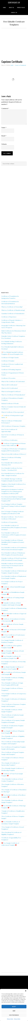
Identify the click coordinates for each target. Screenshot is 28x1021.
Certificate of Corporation (9, 522)
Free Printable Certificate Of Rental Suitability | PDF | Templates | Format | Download (12, 542)
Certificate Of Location (8, 378)
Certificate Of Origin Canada (10, 357)
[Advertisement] (14, 43)
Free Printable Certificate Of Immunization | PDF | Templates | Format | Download (14, 527)
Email (3, 136)
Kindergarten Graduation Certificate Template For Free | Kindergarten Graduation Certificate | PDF (12, 491)
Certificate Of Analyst (7, 361)
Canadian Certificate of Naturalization (12, 313)
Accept (14, 1006)
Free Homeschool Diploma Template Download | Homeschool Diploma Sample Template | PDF (13, 499)
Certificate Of (14, 2)
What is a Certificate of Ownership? (12, 307)
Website (4, 144)
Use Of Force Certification (9, 440)
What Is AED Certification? (9, 385)
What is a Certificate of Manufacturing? (13, 310)
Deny (14, 1011)
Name (3, 127)
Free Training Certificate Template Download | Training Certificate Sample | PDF (13, 506)
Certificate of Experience (8, 317)
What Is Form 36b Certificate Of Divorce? (13, 454)
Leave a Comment (20, 65)
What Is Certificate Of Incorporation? (12, 412)
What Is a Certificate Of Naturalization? (13, 395)
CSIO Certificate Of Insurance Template (13, 426)
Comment (5, 108)
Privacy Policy (10, 1018)
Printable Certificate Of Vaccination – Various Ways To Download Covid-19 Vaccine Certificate (12, 565)
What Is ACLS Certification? (9, 388)
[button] (25, 991)
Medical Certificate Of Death (10, 403)
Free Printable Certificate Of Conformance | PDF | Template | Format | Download (13, 535)
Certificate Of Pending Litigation (11, 369)
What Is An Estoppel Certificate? (11, 391)
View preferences (14, 1015)
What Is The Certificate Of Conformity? (13, 381)
